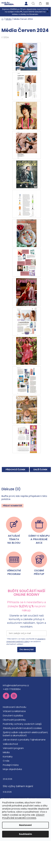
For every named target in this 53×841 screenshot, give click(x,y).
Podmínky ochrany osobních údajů (22, 724)
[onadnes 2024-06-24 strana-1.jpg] (26, 350)
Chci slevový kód (26, 649)
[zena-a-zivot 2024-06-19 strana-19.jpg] (26, 439)
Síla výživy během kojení (18, 786)
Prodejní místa (11, 765)
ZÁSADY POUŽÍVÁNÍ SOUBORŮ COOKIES (23, 816)
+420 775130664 (11, 689)
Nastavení (25, 825)
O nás (6, 760)
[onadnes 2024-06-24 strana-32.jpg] (26, 380)
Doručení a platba (13, 715)
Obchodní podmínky (14, 719)
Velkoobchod (10, 744)
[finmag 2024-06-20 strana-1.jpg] (26, 56)
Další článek (40, 469)
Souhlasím (25, 834)
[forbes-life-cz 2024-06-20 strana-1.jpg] (26, 115)
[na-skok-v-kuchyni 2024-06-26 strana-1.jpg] (26, 233)
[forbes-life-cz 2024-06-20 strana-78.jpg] (26, 144)
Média (6, 752)
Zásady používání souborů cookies (22, 728)
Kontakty (8, 756)
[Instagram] (14, 696)
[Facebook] (6, 696)
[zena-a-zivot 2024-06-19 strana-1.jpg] (26, 409)
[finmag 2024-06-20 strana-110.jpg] (26, 85)
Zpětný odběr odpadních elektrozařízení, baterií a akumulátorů (25, 734)
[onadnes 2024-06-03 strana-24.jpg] (26, 321)
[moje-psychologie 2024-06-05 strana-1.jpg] (26, 174)
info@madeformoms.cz (16, 685)
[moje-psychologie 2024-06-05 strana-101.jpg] (26, 203)
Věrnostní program (13, 748)
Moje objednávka (12, 769)
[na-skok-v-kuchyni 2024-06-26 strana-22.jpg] (26, 262)
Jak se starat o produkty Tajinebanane (24, 739)
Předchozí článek (15, 469)
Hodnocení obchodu (14, 707)
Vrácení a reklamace (14, 711)
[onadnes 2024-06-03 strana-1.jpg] (26, 291)
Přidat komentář (12, 505)
